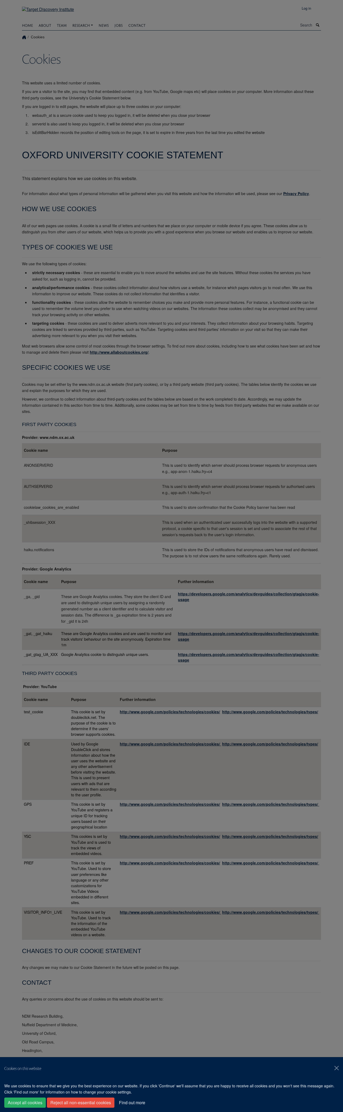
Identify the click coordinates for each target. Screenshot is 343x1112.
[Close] (336, 1068)
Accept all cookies (25, 1102)
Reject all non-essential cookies (80, 1102)
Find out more (132, 1102)
